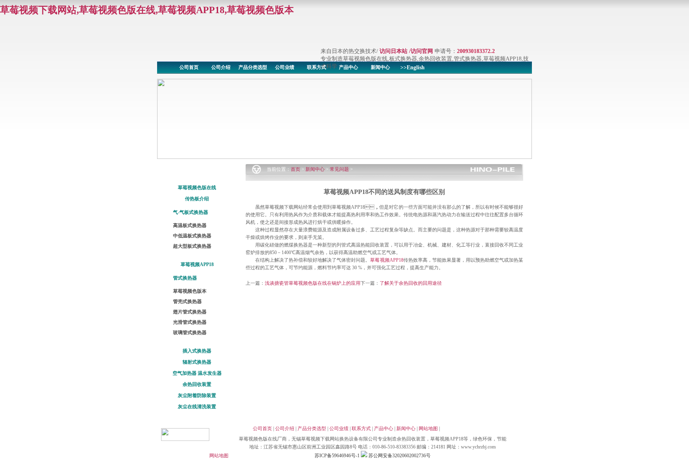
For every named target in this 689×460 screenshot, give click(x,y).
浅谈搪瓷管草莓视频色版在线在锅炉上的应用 (312, 283)
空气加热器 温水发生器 (197, 373)
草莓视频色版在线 (197, 187)
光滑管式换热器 (190, 322)
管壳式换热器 (187, 301)
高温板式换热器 (190, 225)
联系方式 (316, 67)
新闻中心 (380, 67)
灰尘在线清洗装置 (197, 406)
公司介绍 (220, 67)
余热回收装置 (197, 384)
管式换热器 (185, 278)
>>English (412, 67)
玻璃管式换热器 (190, 332)
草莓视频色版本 (190, 291)
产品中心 (348, 67)
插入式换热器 (197, 351)
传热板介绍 (197, 199)
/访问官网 (421, 51)
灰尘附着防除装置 (197, 395)
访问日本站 (393, 51)
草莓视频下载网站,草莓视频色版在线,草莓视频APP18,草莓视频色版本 (147, 10)
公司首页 (189, 67)
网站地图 (428, 428)
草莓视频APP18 (197, 264)
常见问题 (339, 169)
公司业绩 (284, 67)
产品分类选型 (252, 67)
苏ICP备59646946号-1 (337, 455)
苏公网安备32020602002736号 (399, 455)
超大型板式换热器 (192, 246)
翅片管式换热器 (190, 312)
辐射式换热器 (197, 362)
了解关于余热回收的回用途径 (411, 283)
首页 (295, 169)
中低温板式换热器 (192, 236)
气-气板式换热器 (190, 212)
